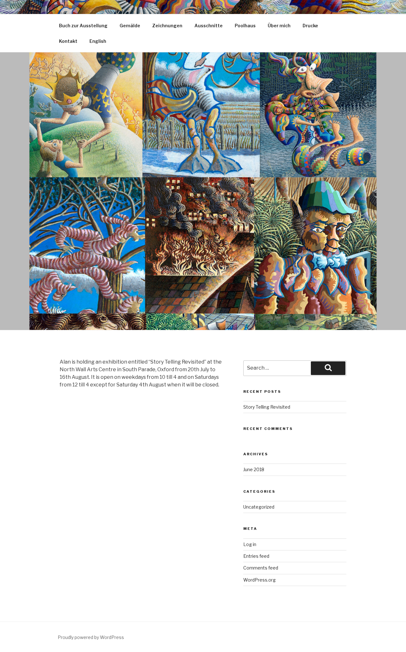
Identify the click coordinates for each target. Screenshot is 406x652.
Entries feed (256, 556)
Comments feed (260, 567)
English (97, 41)
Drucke (310, 25)
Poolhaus (245, 25)
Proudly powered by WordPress (91, 637)
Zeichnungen (167, 25)
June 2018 (253, 469)
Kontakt (68, 41)
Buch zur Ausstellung (83, 25)
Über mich (279, 25)
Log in (249, 544)
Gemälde (130, 25)
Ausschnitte (208, 25)
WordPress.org (259, 580)
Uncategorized (258, 507)
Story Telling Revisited (266, 407)
